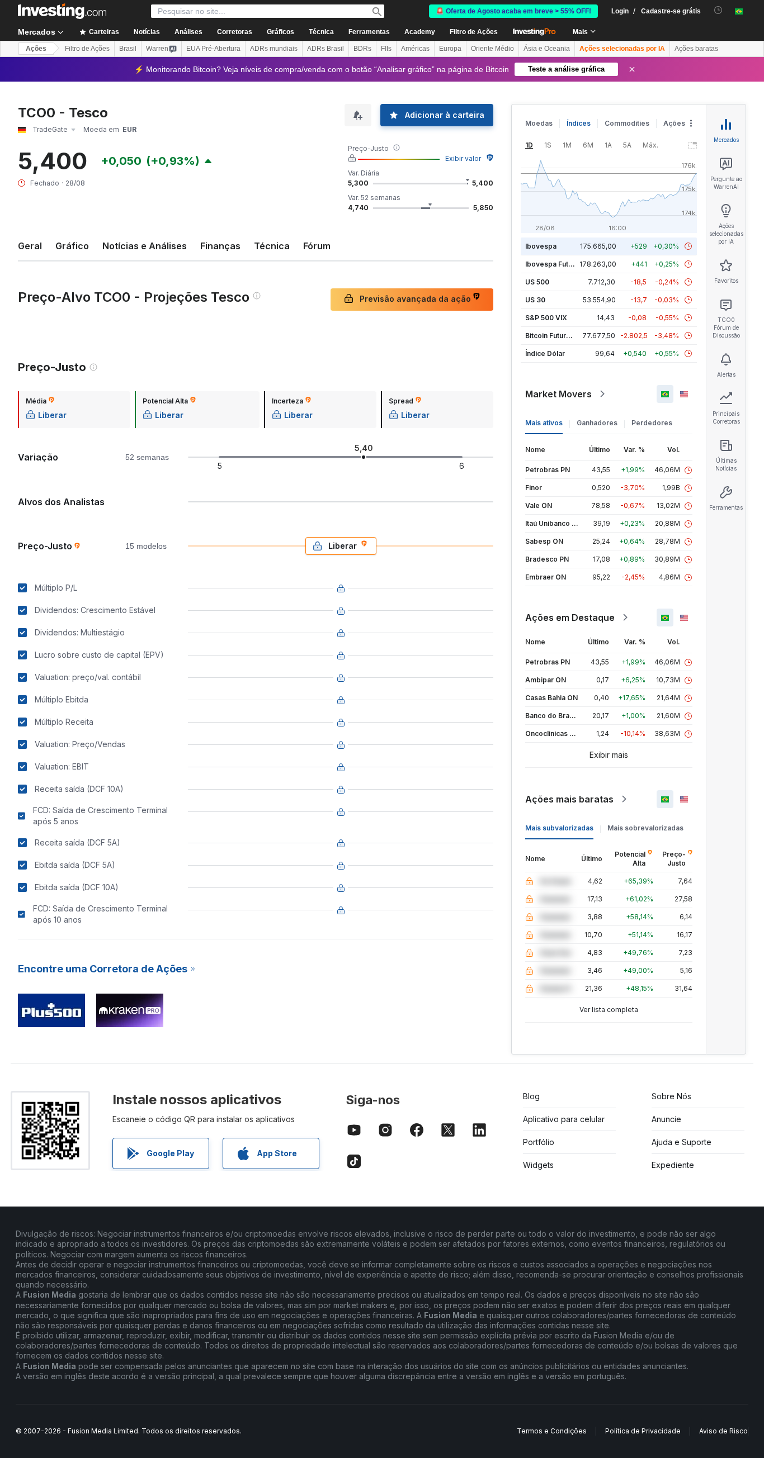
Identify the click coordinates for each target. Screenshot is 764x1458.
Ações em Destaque (570, 617)
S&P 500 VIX (546, 318)
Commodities (627, 123)
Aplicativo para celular (564, 1119)
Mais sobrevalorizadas (645, 828)
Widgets (538, 1165)
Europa (450, 49)
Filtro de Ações (474, 32)
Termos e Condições (552, 1431)
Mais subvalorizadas (559, 828)
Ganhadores (597, 423)
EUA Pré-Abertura (213, 49)
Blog (531, 1096)
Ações (36, 49)
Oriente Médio (492, 49)
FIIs (386, 49)
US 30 (535, 300)
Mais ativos (544, 423)
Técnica (272, 245)
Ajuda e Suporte (681, 1142)
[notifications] (718, 10)
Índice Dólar (545, 353)
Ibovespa (541, 246)
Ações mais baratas (569, 799)
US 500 (537, 282)
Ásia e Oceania (547, 49)
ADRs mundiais (274, 49)
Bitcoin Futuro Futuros (561, 335)
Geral (30, 245)
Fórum (317, 245)
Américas (415, 49)
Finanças (220, 245)
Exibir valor (463, 158)
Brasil (127, 49)
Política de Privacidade (643, 1431)
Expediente (673, 1165)
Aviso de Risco (723, 1431)
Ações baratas (696, 49)
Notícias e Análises (144, 245)
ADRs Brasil (325, 49)
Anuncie (666, 1119)
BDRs (362, 49)
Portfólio (538, 1142)
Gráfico (72, 245)
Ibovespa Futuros (554, 264)
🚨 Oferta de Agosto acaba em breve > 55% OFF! (513, 11)
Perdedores (651, 423)
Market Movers (558, 394)
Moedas (539, 123)
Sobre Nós (671, 1096)
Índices (579, 123)
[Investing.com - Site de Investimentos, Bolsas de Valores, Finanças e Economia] (62, 11)
